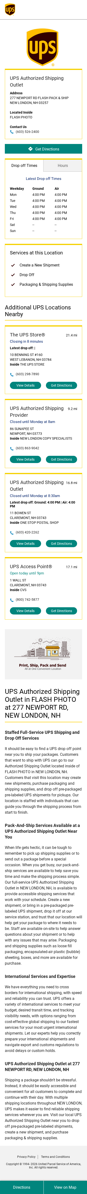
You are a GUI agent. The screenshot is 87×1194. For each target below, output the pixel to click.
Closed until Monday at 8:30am (35, 496)
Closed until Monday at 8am (32, 422)
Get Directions (47, 149)
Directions (21, 1187)
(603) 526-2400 (27, 132)
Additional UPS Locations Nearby (38, 311)
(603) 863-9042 (27, 448)
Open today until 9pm (27, 573)
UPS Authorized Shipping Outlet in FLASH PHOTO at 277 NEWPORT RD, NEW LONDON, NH (42, 703)
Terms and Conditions (55, 1157)
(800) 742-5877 (27, 599)
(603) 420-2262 (27, 532)
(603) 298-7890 (27, 374)
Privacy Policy (26, 1157)
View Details (25, 385)
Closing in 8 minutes (26, 341)
